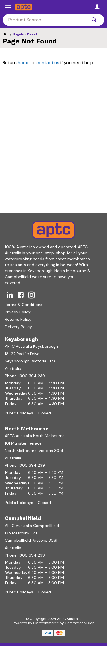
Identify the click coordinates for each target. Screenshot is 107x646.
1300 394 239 (32, 375)
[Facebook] (20, 295)
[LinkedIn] (10, 295)
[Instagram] (31, 295)
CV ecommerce (46, 623)
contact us (47, 63)
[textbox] (45, 20)
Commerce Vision (79, 623)
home (23, 63)
